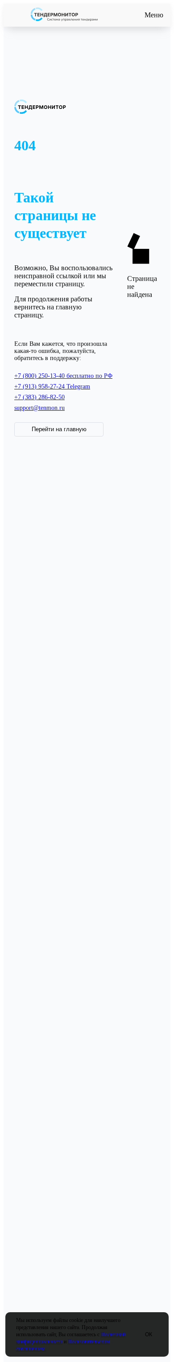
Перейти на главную (59, 429)
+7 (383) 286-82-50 (39, 397)
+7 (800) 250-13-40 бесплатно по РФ (63, 376)
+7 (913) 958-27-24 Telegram (52, 386)
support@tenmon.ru (39, 408)
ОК (148, 1334)
